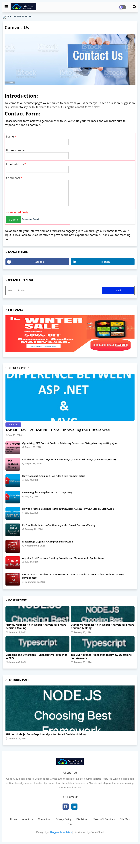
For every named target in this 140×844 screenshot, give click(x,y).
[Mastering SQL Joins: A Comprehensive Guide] (12, 546)
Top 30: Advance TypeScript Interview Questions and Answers (101, 656)
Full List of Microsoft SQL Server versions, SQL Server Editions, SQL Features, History (69, 459)
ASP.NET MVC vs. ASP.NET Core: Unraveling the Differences (57, 430)
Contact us (44, 819)
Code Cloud (97, 832)
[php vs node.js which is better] (70, 708)
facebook (40, 261)
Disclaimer (82, 819)
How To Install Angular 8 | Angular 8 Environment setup (53, 476)
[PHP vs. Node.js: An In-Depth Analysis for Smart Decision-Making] (12, 530)
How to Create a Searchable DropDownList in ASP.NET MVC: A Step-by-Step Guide (68, 508)
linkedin (105, 261)
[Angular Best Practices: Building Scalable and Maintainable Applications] (12, 562)
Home (13, 819)
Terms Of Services (104, 819)
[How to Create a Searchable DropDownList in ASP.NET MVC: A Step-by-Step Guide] (12, 513)
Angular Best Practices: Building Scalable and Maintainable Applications (63, 558)
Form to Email (31, 219)
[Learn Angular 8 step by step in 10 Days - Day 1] (12, 497)
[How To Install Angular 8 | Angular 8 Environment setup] (12, 480)
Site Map (125, 819)
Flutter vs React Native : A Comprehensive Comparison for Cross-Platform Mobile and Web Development (73, 576)
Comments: (13, 178)
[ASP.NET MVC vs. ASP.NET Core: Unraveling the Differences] (70, 397)
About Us (27, 819)
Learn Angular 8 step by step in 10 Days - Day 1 (48, 492)
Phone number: (16, 150)
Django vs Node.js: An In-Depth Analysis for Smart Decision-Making (102, 626)
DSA (70, 824)
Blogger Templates (61, 832)
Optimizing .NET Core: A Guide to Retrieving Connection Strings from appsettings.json (70, 443)
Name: (10, 136)
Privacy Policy (63, 819)
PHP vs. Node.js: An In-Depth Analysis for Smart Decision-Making (58, 525)
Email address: (15, 164)
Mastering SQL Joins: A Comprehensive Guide (47, 541)
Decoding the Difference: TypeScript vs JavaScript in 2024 (36, 656)
